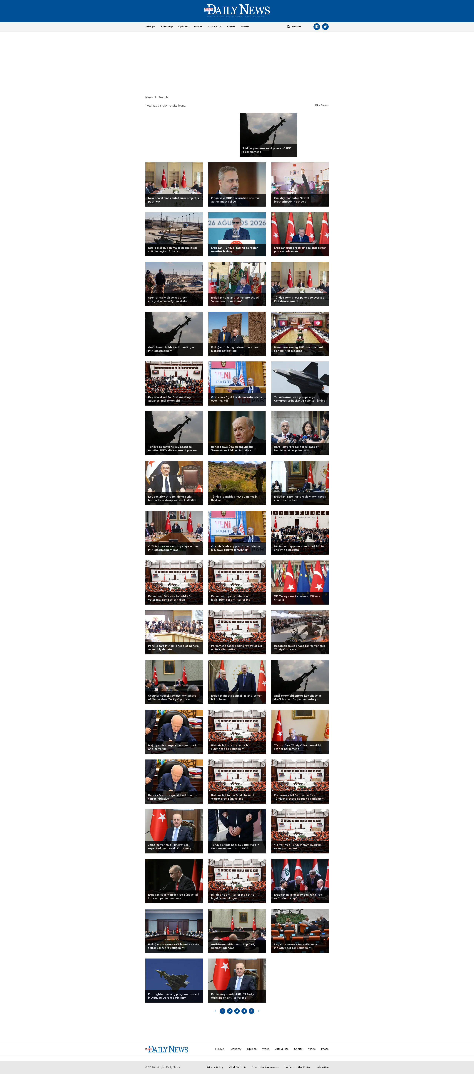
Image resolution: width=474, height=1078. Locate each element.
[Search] (288, 26)
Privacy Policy (215, 1067)
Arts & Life (214, 26)
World (198, 26)
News (149, 97)
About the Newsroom (265, 1067)
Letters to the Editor (298, 1067)
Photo (245, 26)
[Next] (258, 1011)
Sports (231, 26)
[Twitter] (325, 26)
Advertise (322, 1067)
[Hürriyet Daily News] (237, 10)
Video (312, 1049)
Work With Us (237, 1067)
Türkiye (150, 26)
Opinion (183, 26)
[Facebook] (316, 26)
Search (163, 97)
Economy (167, 26)
